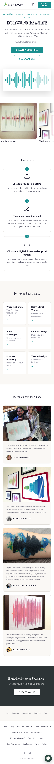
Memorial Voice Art (20, 732)
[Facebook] (24, 753)
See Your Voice (13, 744)
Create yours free (27, 50)
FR (27, 748)
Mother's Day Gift (17, 738)
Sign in (32, 4)
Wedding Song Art (24, 727)
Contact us (27, 744)
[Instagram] (29, 753)
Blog (5, 727)
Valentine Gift (36, 732)
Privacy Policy (41, 744)
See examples (27, 58)
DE (31, 748)
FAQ (12, 727)
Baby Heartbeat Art (43, 727)
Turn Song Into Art (36, 738)
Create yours (44, 5)
